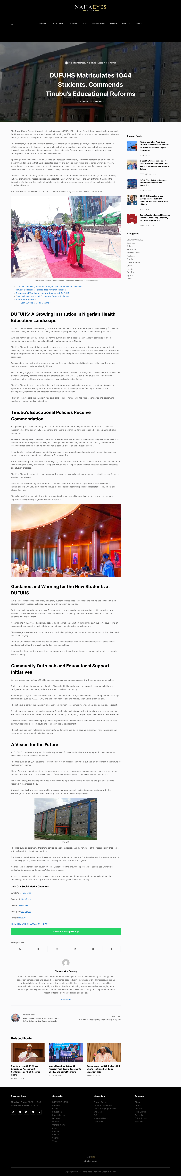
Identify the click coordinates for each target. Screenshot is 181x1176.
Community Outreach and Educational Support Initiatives (42, 296)
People (130, 269)
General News (133, 262)
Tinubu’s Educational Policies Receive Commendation (41, 290)
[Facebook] (20, 949)
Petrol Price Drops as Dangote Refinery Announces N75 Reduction (153, 183)
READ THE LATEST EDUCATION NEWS (29, 924)
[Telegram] (39, 1112)
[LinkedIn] (75, 949)
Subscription (141, 1118)
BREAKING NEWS (98, 24)
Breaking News (100, 1118)
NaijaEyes (26, 893)
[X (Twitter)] (38, 949)
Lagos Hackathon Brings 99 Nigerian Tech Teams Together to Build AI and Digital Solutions (65, 1069)
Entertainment (58, 24)
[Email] (111, 949)
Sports (139, 24)
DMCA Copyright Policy (105, 1108)
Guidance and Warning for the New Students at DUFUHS (42, 293)
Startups (139, 1121)
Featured (126, 24)
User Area (98, 1121)
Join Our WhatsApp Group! (66, 931)
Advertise (139, 1115)
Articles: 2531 (66, 999)
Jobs (129, 265)
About (137, 1102)
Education (112, 63)
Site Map (98, 1112)
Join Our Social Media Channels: (36, 303)
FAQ (95, 1115)
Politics (43, 24)
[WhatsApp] (93, 949)
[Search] (12, 24)
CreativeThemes (109, 1172)
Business (73, 24)
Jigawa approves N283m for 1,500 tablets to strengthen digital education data (103, 1069)
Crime (130, 246)
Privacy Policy (100, 1102)
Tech (85, 24)
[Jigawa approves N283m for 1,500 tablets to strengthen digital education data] (104, 1052)
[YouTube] (33, 1112)
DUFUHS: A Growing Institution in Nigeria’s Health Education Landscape (49, 286)
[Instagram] (26, 1112)
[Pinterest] (57, 949)
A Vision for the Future (26, 299)
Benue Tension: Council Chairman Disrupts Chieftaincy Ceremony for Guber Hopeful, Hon (155, 218)
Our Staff (139, 1108)
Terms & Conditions (103, 1105)
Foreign (113, 24)
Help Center (140, 1112)
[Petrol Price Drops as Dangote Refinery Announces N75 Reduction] (132, 184)
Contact (138, 1105)
